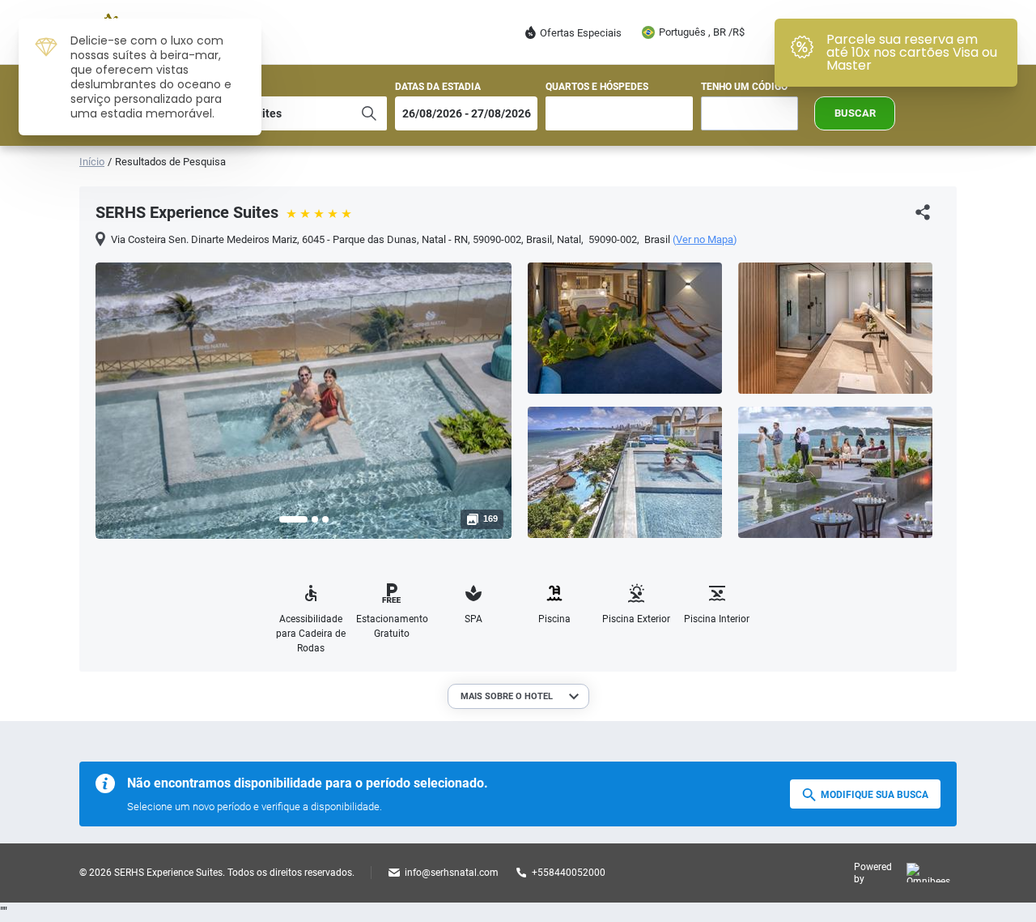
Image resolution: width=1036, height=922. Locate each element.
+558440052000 (568, 872)
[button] (293, 519)
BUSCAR (855, 113)
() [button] (705, 239)
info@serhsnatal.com (452, 872)
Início (91, 162)
